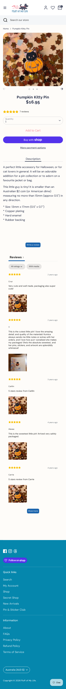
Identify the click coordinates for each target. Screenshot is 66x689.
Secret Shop (11, 598)
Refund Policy (11, 646)
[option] (33, 59)
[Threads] (15, 551)
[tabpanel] (33, 390)
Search (7, 579)
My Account (10, 586)
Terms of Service (13, 652)
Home (6, 28)
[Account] (46, 7)
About (7, 628)
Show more (33, 511)
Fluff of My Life (28, 680)
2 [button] (33, 89)
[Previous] (4, 89)
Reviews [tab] (17, 257)
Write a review (33, 245)
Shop (6, 591)
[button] (17, 303)
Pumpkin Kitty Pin (20, 28)
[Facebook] (5, 551)
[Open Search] (5, 20)
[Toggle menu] (5, 7)
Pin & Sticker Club (14, 610)
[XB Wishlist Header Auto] (53, 7)
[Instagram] (10, 551)
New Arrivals (11, 603)
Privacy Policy (11, 640)
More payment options (33, 147)
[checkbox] (34, 266)
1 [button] (29, 89)
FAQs (6, 634)
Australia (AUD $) (15, 669)
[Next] (61, 89)
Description (33, 159)
